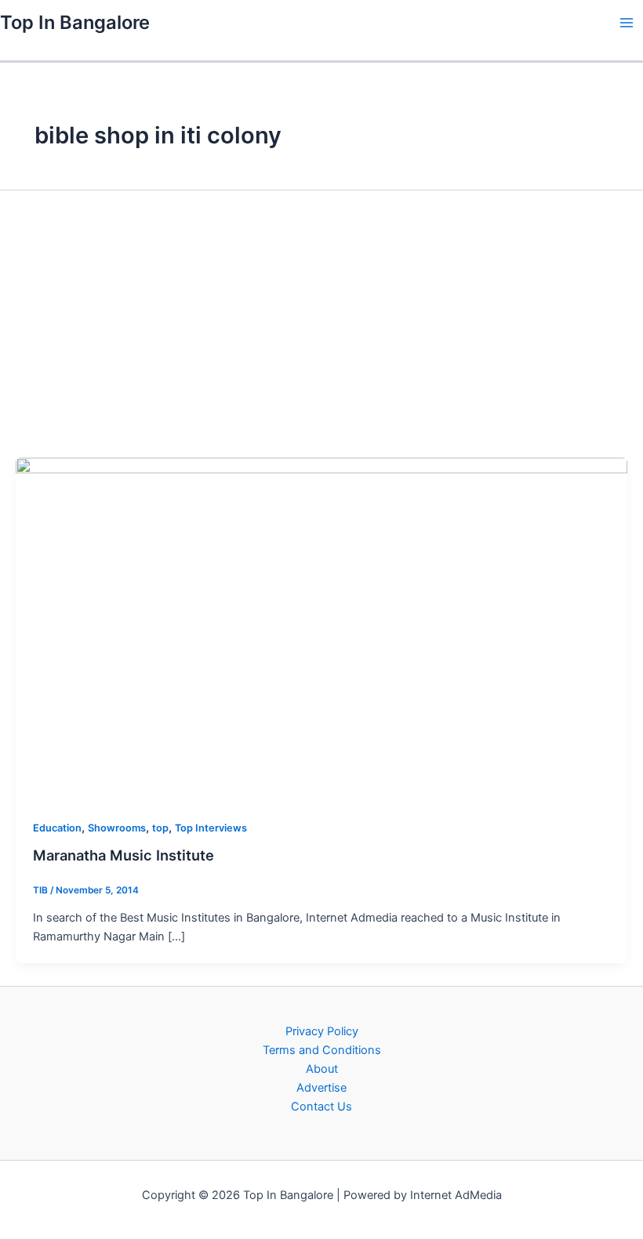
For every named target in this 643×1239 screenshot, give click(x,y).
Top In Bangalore (75, 22)
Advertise (321, 1088)
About (322, 1069)
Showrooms (117, 828)
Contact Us (321, 1107)
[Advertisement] (321, 323)
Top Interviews (211, 828)
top (160, 828)
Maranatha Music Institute (123, 855)
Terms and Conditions (322, 1050)
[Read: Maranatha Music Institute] (321, 628)
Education (57, 828)
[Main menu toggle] (626, 22)
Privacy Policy (321, 1031)
